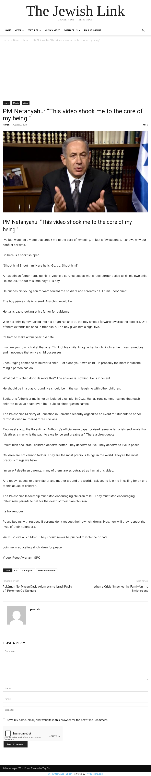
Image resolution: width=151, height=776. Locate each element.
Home (8, 30)
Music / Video (52, 30)
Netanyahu (27, 570)
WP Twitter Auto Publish (60, 773)
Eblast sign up (92, 30)
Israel (26, 40)
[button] (143, 30)
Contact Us (70, 30)
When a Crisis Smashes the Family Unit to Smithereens (121, 588)
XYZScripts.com (95, 773)
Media (16, 102)
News (16, 40)
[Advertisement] (75, 71)
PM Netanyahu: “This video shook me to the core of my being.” (73, 114)
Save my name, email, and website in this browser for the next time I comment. (57, 720)
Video (25, 102)
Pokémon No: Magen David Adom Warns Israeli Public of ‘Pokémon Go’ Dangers (37, 588)
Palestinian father (47, 570)
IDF (15, 570)
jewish (6, 124)
